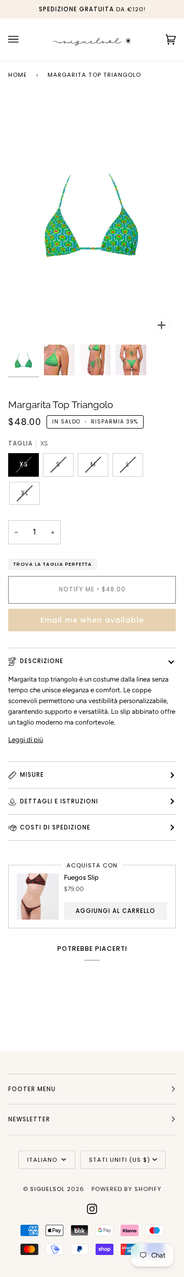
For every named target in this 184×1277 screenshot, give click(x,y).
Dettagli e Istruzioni (59, 801)
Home (17, 75)
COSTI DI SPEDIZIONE (55, 827)
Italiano (43, 1160)
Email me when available (92, 620)
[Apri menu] (23, 39)
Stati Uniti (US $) (119, 1160)
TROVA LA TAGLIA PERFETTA (52, 564)
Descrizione (41, 661)
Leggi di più (25, 739)
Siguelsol (48, 1189)
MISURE (32, 775)
